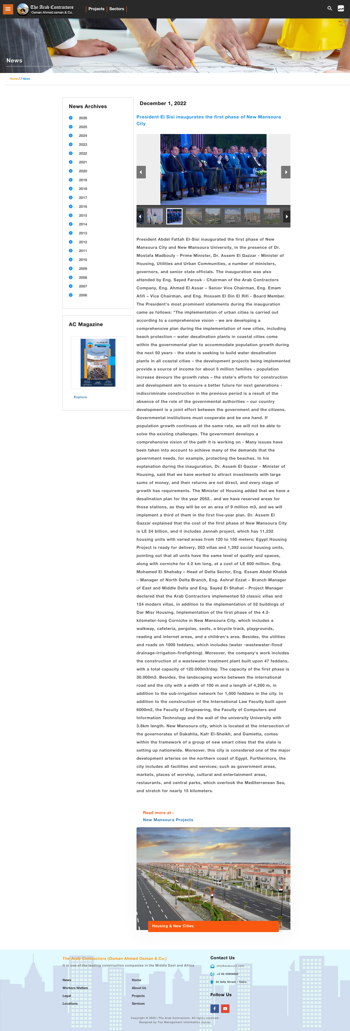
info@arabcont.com (230, 966)
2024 (83, 136)
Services (138, 1004)
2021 (83, 162)
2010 (83, 260)
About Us (139, 988)
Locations (70, 1004)
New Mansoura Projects (168, 820)
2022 (83, 154)
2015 (83, 216)
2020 (83, 171)
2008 (83, 278)
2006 (83, 295)
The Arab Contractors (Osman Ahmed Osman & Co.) (115, 959)
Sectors (116, 9)
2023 (83, 145)
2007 (83, 286)
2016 (83, 207)
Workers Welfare (75, 988)
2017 (83, 198)
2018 (83, 189)
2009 (83, 269)
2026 (83, 118)
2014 (83, 224)
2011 (83, 251)
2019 (83, 180)
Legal (67, 996)
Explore (80, 397)
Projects (97, 9)
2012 (83, 242)
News (26, 79)
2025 (83, 127)
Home (14, 79)
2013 (83, 233)
